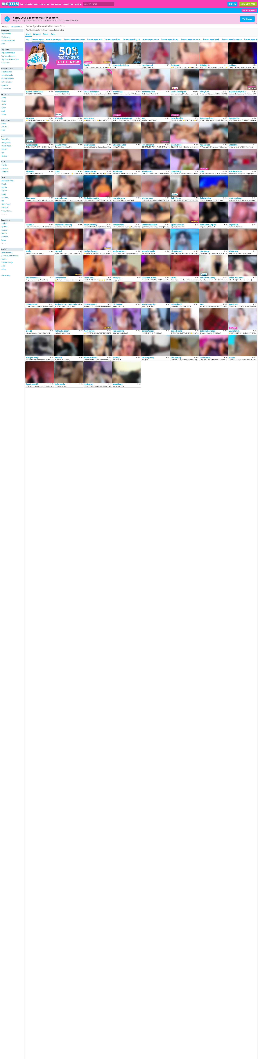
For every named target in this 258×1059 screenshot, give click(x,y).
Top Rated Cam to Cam (10, 59)
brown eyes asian (151, 39)
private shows (31, 4)
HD (2, 201)
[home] (10, 4)
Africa (3, 269)
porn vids (44, 4)
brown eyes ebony (169, 39)
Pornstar (4, 207)
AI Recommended (8, 40)
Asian (3, 108)
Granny (4, 156)
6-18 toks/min (6, 72)
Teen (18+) (5, 139)
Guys (53, 34)
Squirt (3, 194)
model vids (68, 4)
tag (21, 4)
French (4, 233)
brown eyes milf (94, 39)
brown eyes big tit (131, 39)
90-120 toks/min (7, 78)
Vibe (3, 44)
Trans (45, 34)
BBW (3, 130)
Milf (2, 152)
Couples (36, 34)
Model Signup (249, 10)
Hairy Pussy (5, 204)
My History (5, 37)
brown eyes (38, 39)
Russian (4, 230)
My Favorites (6, 34)
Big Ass (4, 191)
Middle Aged (6, 146)
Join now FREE (248, 4)
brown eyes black (211, 39)
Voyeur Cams (6, 211)
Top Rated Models (8, 53)
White (3, 97)
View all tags (5, 275)
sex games (56, 4)
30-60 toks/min (7, 75)
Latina (3, 104)
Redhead (4, 171)
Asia (3, 266)
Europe (4, 259)
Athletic (4, 127)
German (4, 237)
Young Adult (5, 142)
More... (4, 214)
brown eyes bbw (112, 39)
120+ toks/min (6, 82)
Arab (3, 111)
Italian (3, 240)
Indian (3, 114)
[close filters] (21, 27)
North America (6, 252)
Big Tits (4, 187)
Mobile (4, 184)
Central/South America (10, 256)
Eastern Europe (7, 262)
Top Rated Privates (8, 56)
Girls (28, 34)
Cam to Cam (6, 88)
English (4, 223)
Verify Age (247, 19)
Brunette (4, 168)
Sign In (232, 4)
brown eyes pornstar (190, 39)
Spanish (4, 226)
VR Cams (4, 197)
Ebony (3, 101)
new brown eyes (53, 39)
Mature (4, 149)
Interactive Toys (7, 181)
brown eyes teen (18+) (74, 39)
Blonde (4, 165)
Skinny (3, 123)
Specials (4, 85)
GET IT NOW (68, 62)
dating (78, 4)
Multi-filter (15, 26)
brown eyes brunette (232, 39)
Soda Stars (5, 63)
